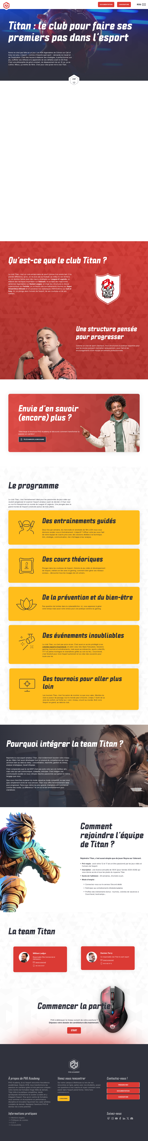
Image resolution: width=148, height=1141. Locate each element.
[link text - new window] (109, 1118)
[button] (18, 1120)
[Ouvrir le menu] (144, 5)
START (74, 1030)
